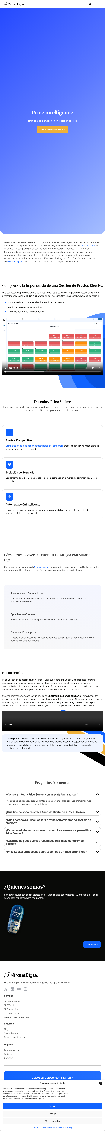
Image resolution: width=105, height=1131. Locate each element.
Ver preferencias (52, 1121)
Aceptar (52, 1106)
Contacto (8, 1058)
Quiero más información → (52, 129)
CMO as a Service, (30, 702)
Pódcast (8, 1054)
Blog (6, 1029)
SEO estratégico (12, 1001)
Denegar (52, 1114)
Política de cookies (39, 1127)
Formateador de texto (14, 1037)
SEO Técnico (10, 1005)
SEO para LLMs (11, 1009)
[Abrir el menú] (99, 4)
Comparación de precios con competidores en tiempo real (34, 445)
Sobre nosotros (11, 1050)
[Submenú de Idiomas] (93, 4)
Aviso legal (69, 1127)
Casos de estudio (12, 1033)
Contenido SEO (11, 1013)
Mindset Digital (88, 245)
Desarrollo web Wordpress (16, 1017)
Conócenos (92, 944)
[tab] (52, 799)
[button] (101, 1083)
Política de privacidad (55, 1127)
